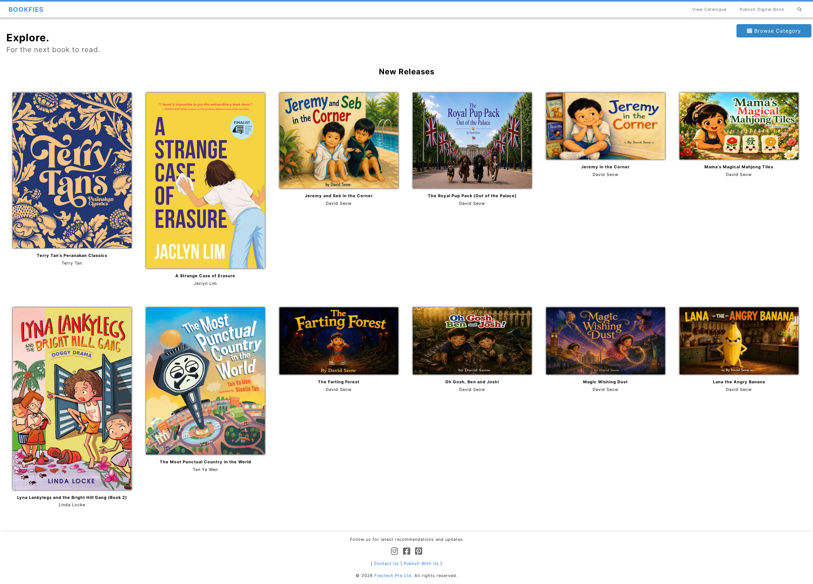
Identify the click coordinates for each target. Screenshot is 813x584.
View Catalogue (709, 9)
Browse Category (776, 31)
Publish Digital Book (762, 9)
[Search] (799, 9)
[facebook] (406, 551)
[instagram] (394, 551)
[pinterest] (418, 551)
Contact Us (386, 563)
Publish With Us (421, 563)
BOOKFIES (26, 9)
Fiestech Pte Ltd (392, 575)
